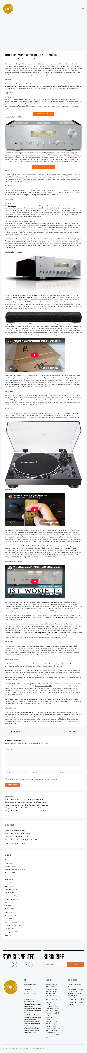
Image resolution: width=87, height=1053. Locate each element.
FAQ (6, 882)
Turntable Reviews (11, 925)
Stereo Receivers (10, 922)
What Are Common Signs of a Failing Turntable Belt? (21, 839)
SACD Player (9, 912)
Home (26, 986)
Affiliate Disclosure (30, 993)
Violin (6, 935)
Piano (6, 902)
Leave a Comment (10, 58)
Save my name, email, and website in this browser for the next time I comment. (32, 779)
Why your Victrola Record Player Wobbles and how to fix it (23, 808)
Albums (7, 863)
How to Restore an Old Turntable (15, 830)
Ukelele (7, 928)
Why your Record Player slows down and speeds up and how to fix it (26, 810)
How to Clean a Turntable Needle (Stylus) (17, 833)
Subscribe (75, 964)
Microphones (9, 895)
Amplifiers (8, 866)
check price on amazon (43, 167)
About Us (27, 989)
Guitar (7, 886)
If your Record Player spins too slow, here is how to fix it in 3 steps (25, 802)
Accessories (9, 859)
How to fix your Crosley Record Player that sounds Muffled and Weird (26, 805)
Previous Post (14, 731)
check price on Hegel (43, 114)
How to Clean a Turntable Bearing (15, 843)
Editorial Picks (9, 879)
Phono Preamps (22, 58)
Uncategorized (9, 931)
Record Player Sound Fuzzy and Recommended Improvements (24, 799)
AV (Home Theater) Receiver (14, 869)
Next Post (73, 731)
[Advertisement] (43, 33)
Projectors (8, 905)
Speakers (8, 918)
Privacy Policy (28, 991)
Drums (7, 876)
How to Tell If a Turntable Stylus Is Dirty (17, 836)
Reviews (7, 909)
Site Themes (9, 915)
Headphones (9, 892)
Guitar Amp (8, 889)
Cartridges (8, 872)
